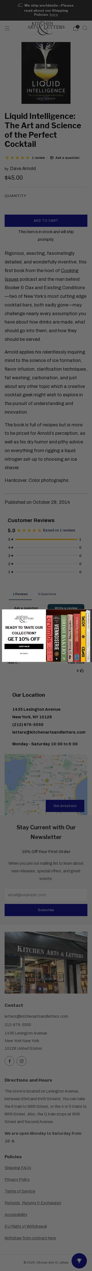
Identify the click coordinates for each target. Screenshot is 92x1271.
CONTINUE (24, 646)
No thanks (24, 653)
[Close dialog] (87, 611)
